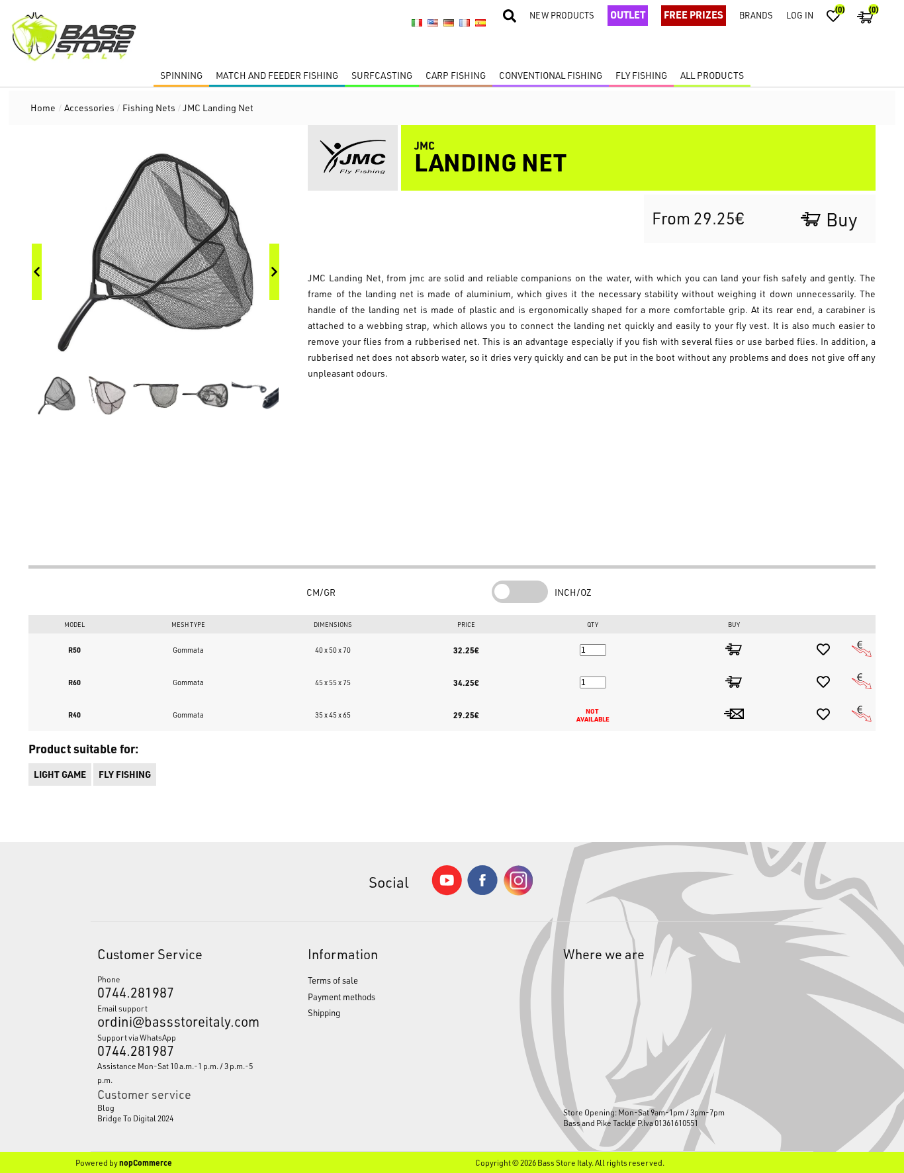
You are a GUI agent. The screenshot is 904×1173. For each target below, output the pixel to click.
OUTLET (627, 14)
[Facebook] (482, 891)
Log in (799, 15)
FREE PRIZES (693, 14)
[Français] (465, 23)
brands (756, 15)
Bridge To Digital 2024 (135, 1118)
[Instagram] (518, 892)
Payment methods (341, 996)
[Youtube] (446, 892)
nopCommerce (145, 1162)
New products (561, 15)
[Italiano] (417, 23)
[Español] (480, 23)
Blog (105, 1107)
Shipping (324, 1012)
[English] (433, 23)
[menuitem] (175, 1107)
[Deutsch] (449, 23)
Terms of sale (333, 980)
